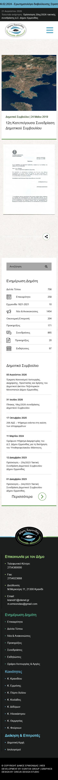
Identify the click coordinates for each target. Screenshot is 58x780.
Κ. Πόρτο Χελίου (16, 692)
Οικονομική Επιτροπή (29, 318)
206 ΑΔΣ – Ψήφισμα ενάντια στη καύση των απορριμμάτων (26, 424)
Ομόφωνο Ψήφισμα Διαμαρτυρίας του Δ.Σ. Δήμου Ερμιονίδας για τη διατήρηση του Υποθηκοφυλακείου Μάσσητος (26, 444)
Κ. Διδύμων (13, 706)
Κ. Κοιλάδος (14, 699)
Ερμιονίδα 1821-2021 (29, 304)
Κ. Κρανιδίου (14, 678)
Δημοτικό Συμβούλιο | (18, 116)
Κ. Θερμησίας (15, 720)
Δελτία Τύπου (29, 289)
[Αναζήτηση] (46, 267)
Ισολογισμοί (14, 749)
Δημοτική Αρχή (15, 742)
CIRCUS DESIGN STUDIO (26, 772)
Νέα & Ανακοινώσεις (34, 311)
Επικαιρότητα (34, 296)
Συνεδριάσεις (34, 332)
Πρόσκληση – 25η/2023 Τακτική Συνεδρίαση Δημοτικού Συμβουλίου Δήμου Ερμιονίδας (24, 465)
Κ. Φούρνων (14, 727)
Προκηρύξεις (29, 325)
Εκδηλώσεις (34, 348)
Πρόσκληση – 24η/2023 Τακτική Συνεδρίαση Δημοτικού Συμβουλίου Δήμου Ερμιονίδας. (24, 487)
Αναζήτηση (15, 266)
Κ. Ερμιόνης (14, 685)
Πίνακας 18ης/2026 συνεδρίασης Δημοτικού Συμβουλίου (23, 406)
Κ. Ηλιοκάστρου (16, 713)
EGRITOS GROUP (30, 769)
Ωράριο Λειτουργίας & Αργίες (23, 663)
